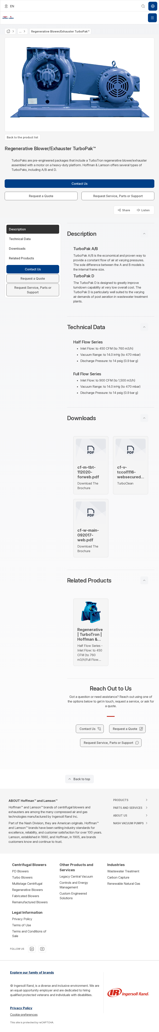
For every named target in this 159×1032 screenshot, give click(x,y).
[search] (143, 6)
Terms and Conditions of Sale (29, 933)
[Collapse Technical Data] (144, 327)
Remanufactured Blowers (30, 902)
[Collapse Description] (144, 234)
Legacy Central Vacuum (76, 876)
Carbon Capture (118, 877)
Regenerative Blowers (27, 890)
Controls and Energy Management (74, 885)
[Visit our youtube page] (42, 949)
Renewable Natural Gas (123, 884)
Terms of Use (21, 925)
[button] (110, 233)
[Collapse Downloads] (144, 418)
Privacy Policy (22, 919)
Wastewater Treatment (123, 871)
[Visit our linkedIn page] (31, 949)
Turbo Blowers (22, 877)
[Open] (152, 17)
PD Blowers (20, 871)
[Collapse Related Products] (144, 580)
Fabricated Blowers (25, 896)
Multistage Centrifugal (27, 884)
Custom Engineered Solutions (73, 896)
